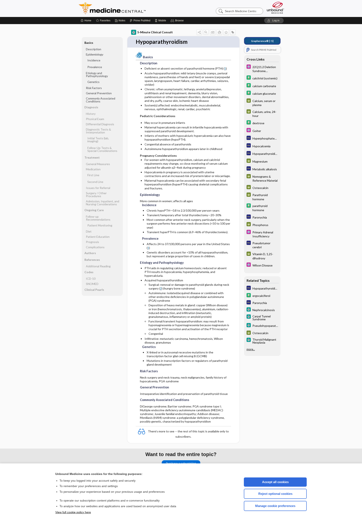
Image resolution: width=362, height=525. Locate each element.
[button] (178, 20)
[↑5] (262, 41)
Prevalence (94, 67)
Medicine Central (130, 8)
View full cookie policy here (73, 512)
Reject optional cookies (275, 493)
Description (93, 49)
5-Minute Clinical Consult (155, 32)
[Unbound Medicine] (275, 7)
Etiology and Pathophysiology (97, 74)
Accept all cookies (275, 482)
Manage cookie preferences (275, 506)
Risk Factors (94, 88)
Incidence (93, 60)
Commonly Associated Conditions (100, 100)
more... (251, 349)
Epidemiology (94, 54)
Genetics (93, 82)
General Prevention (99, 93)
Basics (88, 42)
